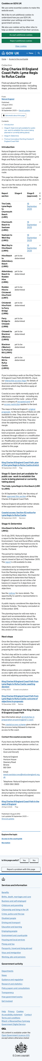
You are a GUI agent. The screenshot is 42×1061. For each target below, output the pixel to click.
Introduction (9, 125)
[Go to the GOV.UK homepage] (10, 53)
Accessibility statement (12, 1014)
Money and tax (8, 944)
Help (4, 1011)
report (8, 562)
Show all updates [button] (8, 819)
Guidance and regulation (12, 979)
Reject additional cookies (21, 41)
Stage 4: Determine (11, 136)
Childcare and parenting (12, 905)
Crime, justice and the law (13, 914)
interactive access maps (15, 380)
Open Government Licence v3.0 (15, 1035)
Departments (7, 971)
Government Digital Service (14, 1024)
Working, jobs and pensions (14, 957)
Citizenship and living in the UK (15, 909)
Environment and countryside (14, 935)
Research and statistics (12, 984)
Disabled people (9, 918)
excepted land (23, 401)
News (4, 975)
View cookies (21, 46)
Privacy (11, 1011)
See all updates (24, 110)
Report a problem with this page (21, 869)
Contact (28, 1014)
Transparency (8, 992)
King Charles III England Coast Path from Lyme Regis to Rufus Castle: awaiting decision (20, 684)
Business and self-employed (14, 901)
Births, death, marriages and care (16, 896)
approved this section (16, 496)
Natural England (8, 99)
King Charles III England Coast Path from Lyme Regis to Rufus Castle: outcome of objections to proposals (20, 699)
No (35, 860)
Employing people (9, 931)
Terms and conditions (11, 1018)
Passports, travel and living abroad (17, 948)
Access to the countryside (18, 59)
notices (12, 593)
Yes (26, 860)
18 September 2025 (32, 206)
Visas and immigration (11, 952)
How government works (12, 997)
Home (4, 59)
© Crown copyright (21, 1055)
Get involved (7, 1001)
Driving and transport (11, 922)
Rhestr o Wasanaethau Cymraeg (16, 1021)
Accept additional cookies (21, 35)
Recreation (6, 843)
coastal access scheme (15, 724)
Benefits (5, 892)
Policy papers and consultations (16, 988)
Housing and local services (13, 939)
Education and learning (12, 927)
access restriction (12, 404)
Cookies (20, 1011)
